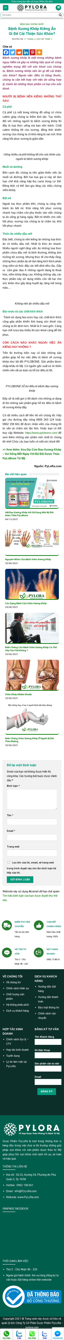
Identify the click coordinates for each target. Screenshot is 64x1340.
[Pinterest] (32, 52)
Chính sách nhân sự (17, 988)
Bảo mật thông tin (48, 1007)
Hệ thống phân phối (17, 1004)
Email (11, 831)
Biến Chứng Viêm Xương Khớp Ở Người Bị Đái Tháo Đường (29, 740)
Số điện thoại (42, 1050)
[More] (39, 52)
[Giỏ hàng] (58, 8)
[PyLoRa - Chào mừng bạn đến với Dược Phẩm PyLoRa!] (32, 8)
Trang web (13, 846)
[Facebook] (6, 52)
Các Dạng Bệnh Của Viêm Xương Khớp (26, 603)
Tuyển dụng (13, 1055)
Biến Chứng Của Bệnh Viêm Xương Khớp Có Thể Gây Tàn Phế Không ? (31, 649)
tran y (48, 39)
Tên (10, 815)
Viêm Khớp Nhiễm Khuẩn (18, 694)
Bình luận (13, 786)
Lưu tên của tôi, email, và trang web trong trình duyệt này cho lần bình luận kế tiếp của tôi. (31, 867)
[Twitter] (13, 52)
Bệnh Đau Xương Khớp (32, 24)
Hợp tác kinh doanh (17, 1049)
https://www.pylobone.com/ (41, 432)
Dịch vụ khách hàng (17, 1010)
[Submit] (60, 15)
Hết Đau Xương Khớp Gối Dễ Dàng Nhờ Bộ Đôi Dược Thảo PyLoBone (29, 514)
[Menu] (6, 8)
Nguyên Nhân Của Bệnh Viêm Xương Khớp (28, 559)
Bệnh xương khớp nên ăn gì (26, 70)
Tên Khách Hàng (44, 1036)
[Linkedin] (26, 52)
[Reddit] (19, 52)
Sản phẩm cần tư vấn (47, 1063)
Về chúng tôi (13, 982)
